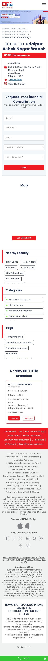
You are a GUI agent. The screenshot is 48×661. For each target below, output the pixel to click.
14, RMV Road (29, 262)
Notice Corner (13, 435)
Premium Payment (14, 482)
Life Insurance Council (13, 476)
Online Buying (12, 486)
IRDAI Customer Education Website (23, 473)
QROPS (12, 479)
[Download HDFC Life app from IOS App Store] (27, 528)
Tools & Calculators (30, 486)
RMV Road (11, 267)
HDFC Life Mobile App (34, 431)
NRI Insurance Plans (27, 479)
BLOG (39, 489)
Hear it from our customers (31, 444)
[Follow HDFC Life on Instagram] (34, 538)
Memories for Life (34, 476)
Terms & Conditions (30, 457)
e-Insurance (9, 489)
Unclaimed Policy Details (19, 466)
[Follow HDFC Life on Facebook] (6, 538)
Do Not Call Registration (16, 454)
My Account (10, 444)
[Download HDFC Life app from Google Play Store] (20, 528)
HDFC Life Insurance (20, 384)
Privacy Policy (12, 457)
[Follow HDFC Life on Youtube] (41, 538)
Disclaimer (35, 454)
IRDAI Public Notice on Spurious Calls (22, 463)
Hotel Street (12, 262)
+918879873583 (15, 412)
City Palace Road (14, 273)
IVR (20, 431)
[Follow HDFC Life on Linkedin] (27, 538)
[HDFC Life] (7, 5)
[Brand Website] (20, 545)
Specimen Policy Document (16, 439)
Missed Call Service (32, 435)
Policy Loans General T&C (17, 492)
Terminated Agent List (23, 460)
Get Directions (24, 237)
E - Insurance (38, 439)
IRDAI (35, 466)
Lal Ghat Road (13, 278)
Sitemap (35, 492)
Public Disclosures (26, 489)
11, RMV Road (27, 267)
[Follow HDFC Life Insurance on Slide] (27, 545)
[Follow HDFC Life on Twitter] (20, 538)
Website (29, 418)
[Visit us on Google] (13, 538)
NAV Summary (32, 482)
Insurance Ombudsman (22, 470)
